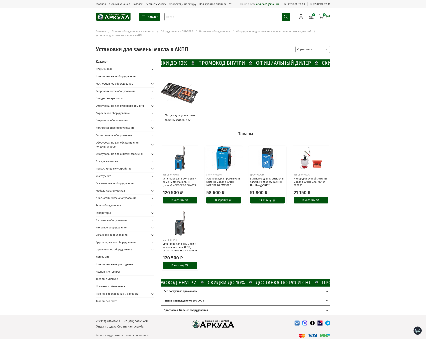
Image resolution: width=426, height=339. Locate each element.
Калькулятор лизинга (212, 4)
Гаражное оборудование (214, 31)
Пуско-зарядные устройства (113, 168)
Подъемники (104, 69)
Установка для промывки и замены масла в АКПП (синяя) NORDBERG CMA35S (179, 182)
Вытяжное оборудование (111, 220)
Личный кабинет (119, 4)
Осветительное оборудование (115, 183)
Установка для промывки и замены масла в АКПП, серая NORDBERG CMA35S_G (180, 247)
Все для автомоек (107, 161)
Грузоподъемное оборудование (116, 242)
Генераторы (103, 212)
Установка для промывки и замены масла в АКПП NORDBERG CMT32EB (223, 182)
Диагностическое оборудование (116, 198)
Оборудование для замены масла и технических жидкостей (274, 31)
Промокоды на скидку (182, 4)
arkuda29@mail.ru (267, 4)
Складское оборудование (112, 234)
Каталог (137, 4)
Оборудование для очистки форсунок (119, 154)
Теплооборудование (108, 205)
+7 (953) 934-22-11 (320, 4)
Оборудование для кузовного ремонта (120, 105)
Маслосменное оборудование (114, 83)
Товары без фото (106, 301)
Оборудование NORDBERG (177, 31)
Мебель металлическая (110, 190)
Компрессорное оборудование (115, 127)
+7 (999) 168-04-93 (136, 321)
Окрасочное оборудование (113, 113)
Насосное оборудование (111, 227)
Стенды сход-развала (109, 98)
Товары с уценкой (107, 279)
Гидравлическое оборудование (115, 91)
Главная (101, 4)
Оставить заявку (155, 4)
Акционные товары (108, 271)
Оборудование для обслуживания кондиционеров (117, 144)
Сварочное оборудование (112, 120)
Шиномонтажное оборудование (116, 76)
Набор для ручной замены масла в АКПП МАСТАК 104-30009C (310, 182)
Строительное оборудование (114, 249)
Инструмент (103, 176)
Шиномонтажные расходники (114, 264)
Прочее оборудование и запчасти (133, 31)
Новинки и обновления (110, 286)
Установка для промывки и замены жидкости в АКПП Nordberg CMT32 (267, 182)
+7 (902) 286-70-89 (294, 4)
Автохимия (102, 257)
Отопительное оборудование (114, 135)
